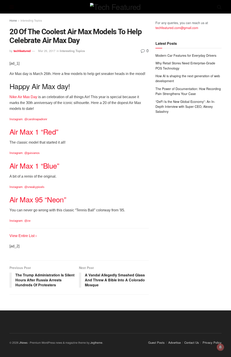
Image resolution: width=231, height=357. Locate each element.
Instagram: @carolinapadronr (28, 119)
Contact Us (191, 342)
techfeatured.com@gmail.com (176, 27)
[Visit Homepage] (115, 7)
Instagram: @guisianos (24, 153)
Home (13, 20)
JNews (23, 342)
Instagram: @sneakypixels (26, 187)
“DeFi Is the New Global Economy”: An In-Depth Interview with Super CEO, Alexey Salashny (185, 106)
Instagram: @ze (19, 220)
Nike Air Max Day (23, 97)
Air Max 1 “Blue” (34, 165)
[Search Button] (219, 7)
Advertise (174, 342)
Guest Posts (156, 342)
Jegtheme (96, 342)
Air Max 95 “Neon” (37, 199)
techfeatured (22, 51)
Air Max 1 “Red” (33, 131)
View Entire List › (23, 236)
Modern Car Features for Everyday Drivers (185, 55)
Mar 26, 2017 (46, 51)
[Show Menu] (11, 7)
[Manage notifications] (220, 347)
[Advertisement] (188, 151)
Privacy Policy (212, 342)
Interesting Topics (31, 20)
